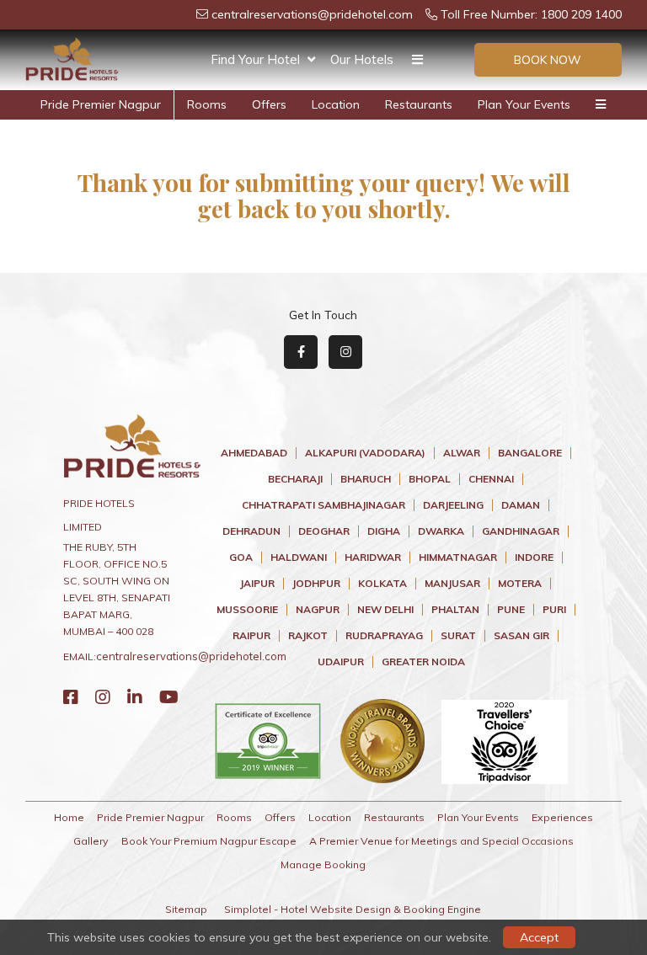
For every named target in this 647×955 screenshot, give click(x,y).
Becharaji (295, 479)
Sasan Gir (521, 636)
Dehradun (251, 531)
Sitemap (186, 909)
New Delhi (385, 610)
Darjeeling (453, 505)
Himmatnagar (458, 557)
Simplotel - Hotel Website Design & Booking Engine (352, 909)
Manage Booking (323, 864)
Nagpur (318, 610)
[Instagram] (102, 696)
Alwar (461, 453)
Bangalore (530, 453)
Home (69, 817)
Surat (458, 636)
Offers (269, 104)
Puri (554, 610)
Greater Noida (423, 662)
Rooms (207, 104)
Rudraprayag (384, 636)
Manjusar (452, 584)
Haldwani (298, 557)
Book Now (547, 59)
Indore (534, 557)
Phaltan (455, 610)
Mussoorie (247, 610)
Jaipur (257, 584)
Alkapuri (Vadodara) (365, 453)
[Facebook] (70, 696)
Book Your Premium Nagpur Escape (209, 841)
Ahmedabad (254, 453)
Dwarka (441, 531)
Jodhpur (316, 584)
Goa (241, 557)
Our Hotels (361, 59)
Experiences (562, 817)
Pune (511, 610)
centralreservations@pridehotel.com (310, 14)
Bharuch (365, 479)
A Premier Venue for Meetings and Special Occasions (441, 841)
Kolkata (382, 584)
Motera (520, 584)
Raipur (251, 636)
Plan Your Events (524, 104)
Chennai (491, 479)
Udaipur (341, 662)
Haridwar (373, 557)
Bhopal (430, 479)
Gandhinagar (520, 531)
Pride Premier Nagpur (100, 104)
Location (336, 104)
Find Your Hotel (255, 59)
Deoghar (324, 531)
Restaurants (418, 104)
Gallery (91, 841)
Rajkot (308, 636)
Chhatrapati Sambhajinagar (323, 505)
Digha (383, 531)
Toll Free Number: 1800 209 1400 (529, 14)
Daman (520, 505)
